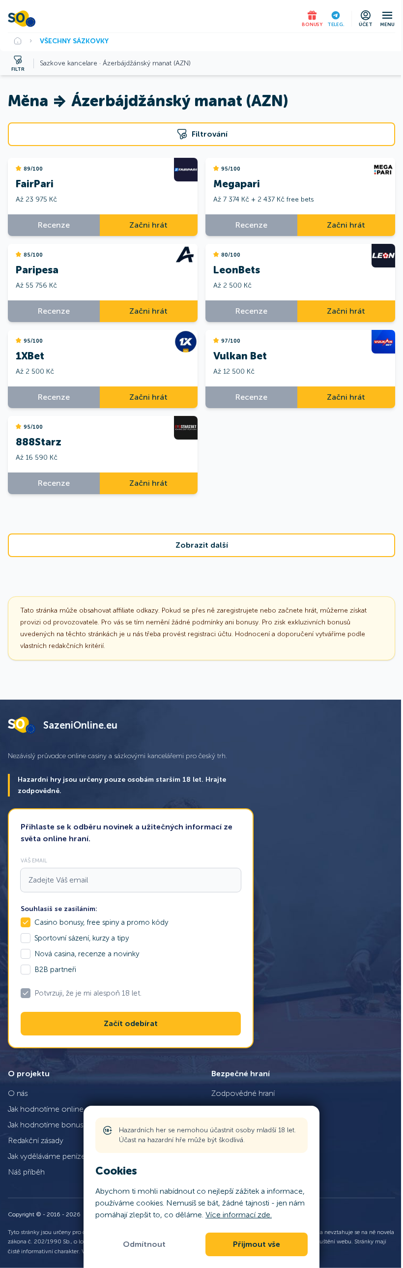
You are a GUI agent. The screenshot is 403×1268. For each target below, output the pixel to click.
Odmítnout (144, 1244)
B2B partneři (55, 969)
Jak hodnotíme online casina (57, 1109)
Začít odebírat (131, 1023)
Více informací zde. (238, 1214)
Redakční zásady (35, 1140)
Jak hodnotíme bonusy (47, 1125)
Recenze (54, 225)
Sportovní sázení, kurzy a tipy (81, 938)
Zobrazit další (201, 545)
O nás (18, 1093)
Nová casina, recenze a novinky (86, 954)
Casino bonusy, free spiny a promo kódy (101, 922)
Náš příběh (26, 1172)
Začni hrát (148, 225)
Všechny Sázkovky (74, 41)
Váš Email (34, 860)
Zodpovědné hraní (243, 1093)
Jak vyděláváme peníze (47, 1156)
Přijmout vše (256, 1244)
